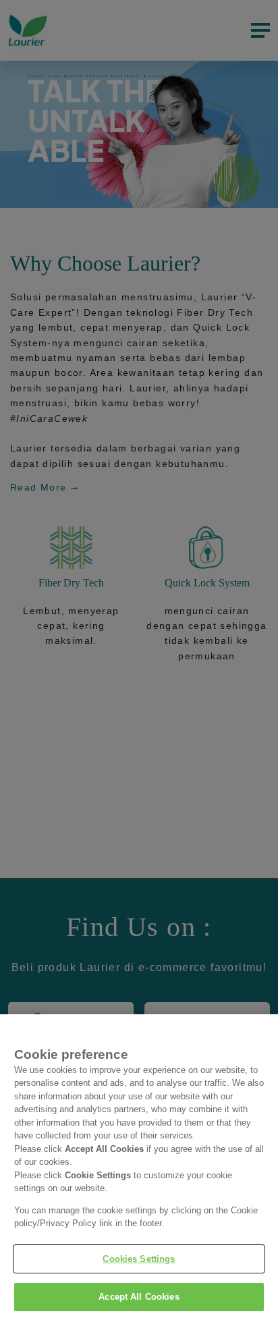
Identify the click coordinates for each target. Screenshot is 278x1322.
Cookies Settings (139, 1259)
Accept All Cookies (139, 1297)
